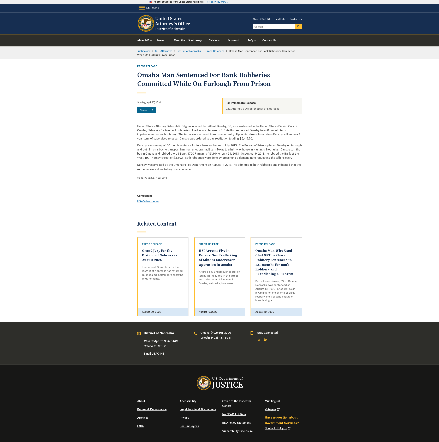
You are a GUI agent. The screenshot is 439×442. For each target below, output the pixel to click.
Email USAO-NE (154, 353)
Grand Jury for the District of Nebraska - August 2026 (159, 255)
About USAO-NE (262, 19)
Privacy (184, 417)
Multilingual (272, 401)
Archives (142, 417)
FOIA (140, 426)
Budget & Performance (152, 409)
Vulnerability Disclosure (237, 431)
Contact (276, 428)
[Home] (165, 30)
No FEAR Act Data (234, 414)
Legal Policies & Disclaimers (198, 409)
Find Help (280, 19)
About (141, 401)
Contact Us (296, 19)
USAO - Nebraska (148, 201)
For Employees (189, 426)
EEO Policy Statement (236, 422)
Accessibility (188, 401)
